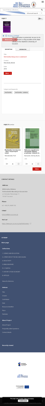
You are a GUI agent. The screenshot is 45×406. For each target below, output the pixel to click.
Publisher (5, 314)
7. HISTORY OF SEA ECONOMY (11, 272)
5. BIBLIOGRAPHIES (8, 264)
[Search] (42, 9)
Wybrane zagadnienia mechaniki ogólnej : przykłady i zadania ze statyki (31, 151)
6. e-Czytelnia (6, 268)
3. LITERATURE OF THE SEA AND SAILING (14, 257)
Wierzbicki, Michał (9, 63)
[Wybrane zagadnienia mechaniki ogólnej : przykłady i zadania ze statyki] (32, 138)
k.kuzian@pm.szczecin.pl (10, 214)
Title (3, 292)
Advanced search (32, 13)
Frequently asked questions (10, 329)
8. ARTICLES (5, 275)
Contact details (6, 332)
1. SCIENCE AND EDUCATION (10, 253)
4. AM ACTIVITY (6, 261)
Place (3, 310)
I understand (23, 401)
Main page (5, 242)
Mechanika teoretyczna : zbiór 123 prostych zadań (13, 151)
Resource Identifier (8, 307)
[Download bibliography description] (7, 164)
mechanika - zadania (21, 92)
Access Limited (13, 36)
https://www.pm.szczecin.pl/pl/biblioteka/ (15, 223)
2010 (5, 69)
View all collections (8, 281)
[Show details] (18, 164)
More (37, 169)
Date (3, 303)
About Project (6, 325)
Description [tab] (8, 49)
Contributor (5, 299)
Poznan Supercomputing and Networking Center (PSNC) (22, 403)
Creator (4, 296)
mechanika (8, 92)
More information (29, 398)
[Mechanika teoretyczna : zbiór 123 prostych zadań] (13, 138)
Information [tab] (22, 49)
